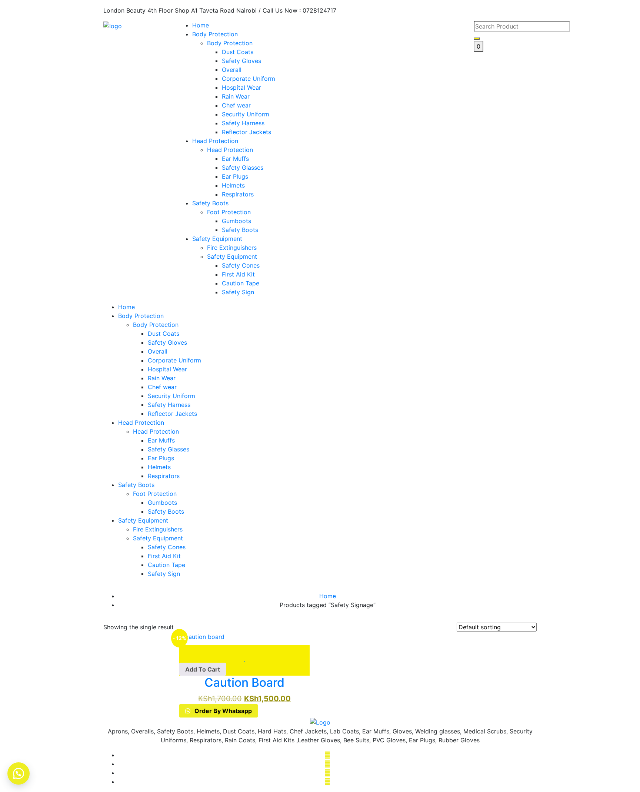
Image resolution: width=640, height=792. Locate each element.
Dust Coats (163, 333)
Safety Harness (169, 404)
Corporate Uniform (174, 360)
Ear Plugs (161, 458)
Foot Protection (155, 493)
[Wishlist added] (245, 658)
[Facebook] (327, 755)
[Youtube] (327, 781)
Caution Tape (166, 565)
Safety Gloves (167, 342)
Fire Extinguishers (158, 529)
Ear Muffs (161, 440)
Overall (157, 351)
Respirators (164, 476)
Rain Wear (162, 378)
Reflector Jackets (172, 413)
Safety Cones (167, 547)
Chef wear (162, 387)
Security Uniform (171, 396)
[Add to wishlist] (244, 649)
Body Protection (215, 34)
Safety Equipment (217, 238)
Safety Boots (210, 203)
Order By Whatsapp (222, 711)
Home (200, 25)
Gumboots (162, 502)
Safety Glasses (168, 449)
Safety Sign (164, 573)
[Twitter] (327, 764)
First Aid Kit (164, 556)
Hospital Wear (167, 369)
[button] (202, 669)
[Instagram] (327, 772)
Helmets (159, 467)
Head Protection (215, 141)
